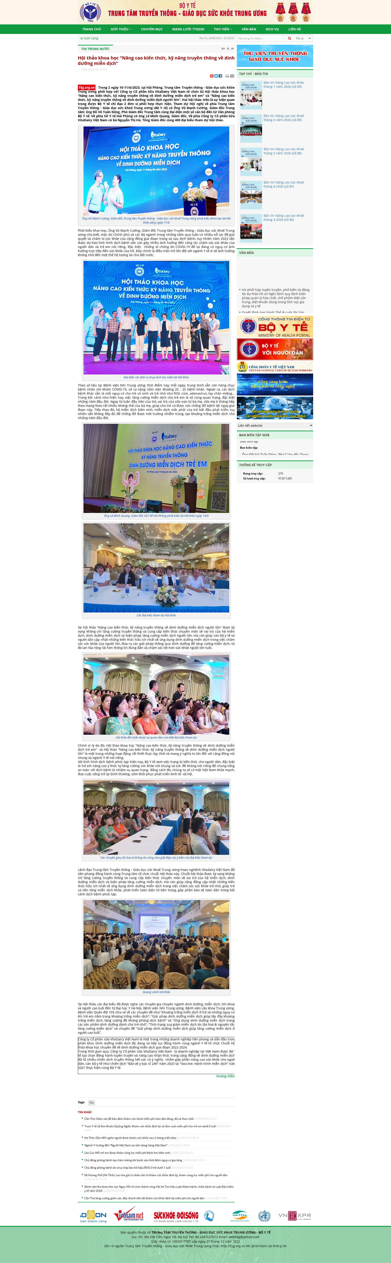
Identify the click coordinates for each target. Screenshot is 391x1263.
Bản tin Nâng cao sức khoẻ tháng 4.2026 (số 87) (284, 184)
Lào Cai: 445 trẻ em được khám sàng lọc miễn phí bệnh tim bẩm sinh (138, 1153)
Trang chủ (91, 29)
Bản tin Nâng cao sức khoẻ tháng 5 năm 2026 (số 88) (284, 151)
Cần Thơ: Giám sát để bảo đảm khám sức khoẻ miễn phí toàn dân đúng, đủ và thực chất (150, 1119)
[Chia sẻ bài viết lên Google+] (211, 76)
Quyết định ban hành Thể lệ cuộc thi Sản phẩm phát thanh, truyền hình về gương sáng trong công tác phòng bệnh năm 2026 (276, 304)
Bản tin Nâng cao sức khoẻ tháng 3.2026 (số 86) (284, 217)
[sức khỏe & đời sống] (155, 1214)
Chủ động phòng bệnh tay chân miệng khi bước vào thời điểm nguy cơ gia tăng (144, 1160)
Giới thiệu (120, 29)
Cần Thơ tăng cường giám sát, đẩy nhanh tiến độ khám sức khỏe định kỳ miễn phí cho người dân (155, 1198)
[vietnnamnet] (110, 1214)
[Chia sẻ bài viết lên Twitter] (216, 76)
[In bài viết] (227, 76)
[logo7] (194, 1214)
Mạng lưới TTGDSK (188, 29)
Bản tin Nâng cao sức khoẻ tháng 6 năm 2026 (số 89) (284, 118)
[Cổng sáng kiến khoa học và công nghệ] (275, 385)
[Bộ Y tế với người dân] (275, 349)
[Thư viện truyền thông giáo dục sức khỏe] (275, 56)
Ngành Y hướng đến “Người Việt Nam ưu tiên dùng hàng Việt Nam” (137, 1145)
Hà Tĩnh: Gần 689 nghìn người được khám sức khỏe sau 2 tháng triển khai (141, 1138)
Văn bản (249, 29)
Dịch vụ (272, 29)
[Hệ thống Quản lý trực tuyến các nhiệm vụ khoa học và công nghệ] (275, 408)
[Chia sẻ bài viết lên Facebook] (220, 76)
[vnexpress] (282, 1214)
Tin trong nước (95, 49)
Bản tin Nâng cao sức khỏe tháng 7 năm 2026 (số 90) (284, 84)
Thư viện (222, 29)
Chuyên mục (152, 29)
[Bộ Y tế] (275, 327)
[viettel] (220, 1214)
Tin (91, 1103)
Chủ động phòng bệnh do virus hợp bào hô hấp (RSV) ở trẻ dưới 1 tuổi (138, 1168)
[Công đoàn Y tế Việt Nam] (275, 367)
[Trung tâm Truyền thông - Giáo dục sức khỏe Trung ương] (195, 12)
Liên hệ (294, 29)
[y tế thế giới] (244, 1214)
